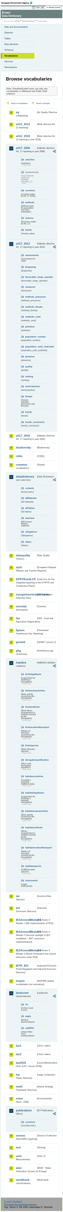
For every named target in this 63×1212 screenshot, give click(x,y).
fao (18, 618)
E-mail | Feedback (13, 1201)
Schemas (9, 50)
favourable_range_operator (30, 277)
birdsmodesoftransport (30, 727)
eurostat (21, 606)
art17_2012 (23, 243)
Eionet (17, 21)
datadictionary (25, 476)
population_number (30, 336)
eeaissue (29, 518)
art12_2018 (23, 136)
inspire (20, 981)
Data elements (11, 44)
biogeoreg (30, 267)
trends (28, 230)
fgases (20, 630)
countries (30, 190)
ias (18, 896)
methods (29, 202)
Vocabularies (11, 56)
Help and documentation (16, 27)
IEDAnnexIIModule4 (26, 950)
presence (30, 356)
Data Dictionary (28, 21)
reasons (29, 218)
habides (21, 662)
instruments (30, 880)
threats (28, 396)
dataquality (23, 555)
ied (18, 908)
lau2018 (21, 1062)
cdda (19, 456)
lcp (18, 1074)
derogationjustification (30, 760)
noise (19, 1098)
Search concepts (43, 103)
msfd (19, 1086)
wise (19, 1168)
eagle (28, 1016)
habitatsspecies (30, 866)
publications (24, 1110)
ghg (18, 650)
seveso (20, 1135)
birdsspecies (30, 745)
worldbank (22, 1179)
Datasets (8, 32)
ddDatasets (30, 498)
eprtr (19, 567)
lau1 (18, 1045)
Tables (7, 38)
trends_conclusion (30, 422)
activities (29, 159)
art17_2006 (23, 148)
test (18, 1147)
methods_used (30, 316)
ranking (29, 376)
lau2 (18, 1054)
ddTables (30, 508)
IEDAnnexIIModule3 (26, 931)
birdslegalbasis (30, 674)
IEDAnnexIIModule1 (26, 919)
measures (30, 287)
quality (28, 366)
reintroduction (30, 386)
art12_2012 (23, 124)
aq (17, 112)
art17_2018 (23, 435)
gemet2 (20, 642)
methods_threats (30, 307)
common (21, 464)
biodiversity (23, 447)
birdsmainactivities (30, 690)
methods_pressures (30, 297)
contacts (29, 488)
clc (26, 1004)
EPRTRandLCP (26, 579)
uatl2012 (29, 1028)
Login (37, 7)
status (28, 542)
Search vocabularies (19, 103)
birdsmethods (30, 707)
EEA (18, 3)
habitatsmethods (30, 827)
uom (19, 1156)
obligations (30, 532)
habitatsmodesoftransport (30, 847)
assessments (30, 255)
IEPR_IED (22, 965)
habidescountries (30, 776)
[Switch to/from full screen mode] (43, 7)
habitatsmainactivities (30, 811)
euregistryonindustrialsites (26, 594)
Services (8, 61)
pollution (30, 326)
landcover (22, 992)
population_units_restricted (30, 346)
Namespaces (10, 67)
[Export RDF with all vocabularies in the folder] (54, 152)
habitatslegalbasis (30, 793)
